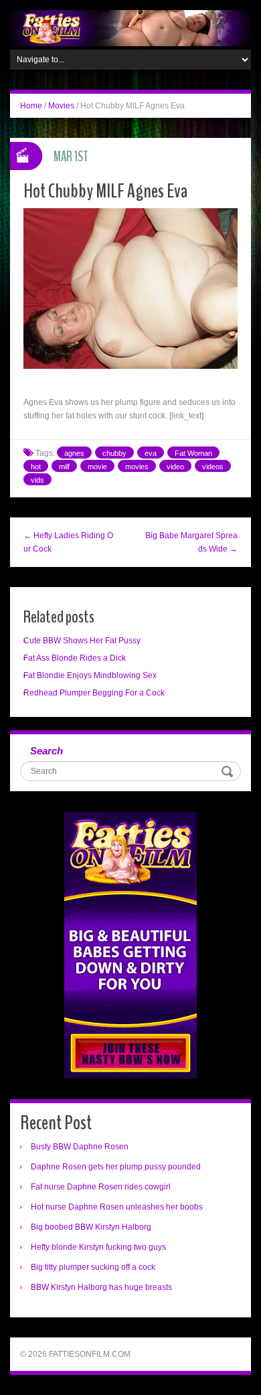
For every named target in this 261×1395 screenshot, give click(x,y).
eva (151, 453)
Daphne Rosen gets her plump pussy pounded (116, 1166)
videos (213, 467)
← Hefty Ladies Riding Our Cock (68, 542)
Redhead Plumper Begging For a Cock (94, 693)
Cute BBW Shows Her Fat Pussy (82, 640)
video (175, 467)
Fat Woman (193, 453)
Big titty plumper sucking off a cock (93, 1267)
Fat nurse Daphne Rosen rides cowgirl (101, 1187)
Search (46, 750)
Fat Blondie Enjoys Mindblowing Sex (90, 675)
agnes (74, 453)
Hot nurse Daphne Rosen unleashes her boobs (117, 1207)
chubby (114, 453)
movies (137, 467)
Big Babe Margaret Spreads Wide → (191, 542)
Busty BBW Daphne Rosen (79, 1146)
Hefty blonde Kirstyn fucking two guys (98, 1247)
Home (31, 105)
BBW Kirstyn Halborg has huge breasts (101, 1287)
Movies (61, 105)
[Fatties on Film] (130, 27)
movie (97, 467)
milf (64, 467)
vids (37, 480)
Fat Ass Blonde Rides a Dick (74, 658)
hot (36, 467)
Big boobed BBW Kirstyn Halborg (91, 1227)
